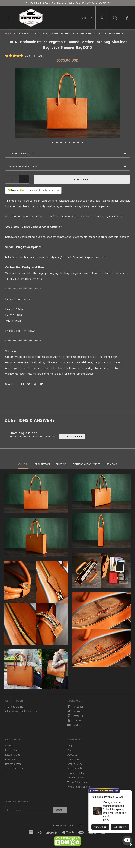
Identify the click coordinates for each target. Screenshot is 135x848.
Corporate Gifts (76, 773)
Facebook (78, 706)
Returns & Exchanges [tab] (86, 463)
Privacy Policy (12, 759)
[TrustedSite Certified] (33, 190)
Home (8, 33)
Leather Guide (12, 754)
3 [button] (61, 142)
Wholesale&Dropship (79, 786)
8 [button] (82, 142)
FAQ (70, 745)
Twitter (76, 711)
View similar (100, 826)
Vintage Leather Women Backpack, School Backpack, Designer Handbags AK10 (114, 809)
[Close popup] (129, 793)
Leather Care (12, 750)
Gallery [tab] (23, 463)
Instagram (78, 715)
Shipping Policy (76, 768)
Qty (12, 179)
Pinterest (78, 720)
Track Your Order (14, 768)
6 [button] (74, 142)
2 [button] (57, 142)
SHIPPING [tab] (61, 463)
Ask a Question (74, 436)
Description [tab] (42, 463)
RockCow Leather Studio (69, 825)
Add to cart (81, 179)
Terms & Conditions (78, 782)
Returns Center (13, 763)
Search (9, 745)
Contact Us (73, 759)
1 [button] (52, 142)
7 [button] (78, 142)
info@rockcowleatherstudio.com (22, 710)
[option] (67, 103)
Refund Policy (75, 763)
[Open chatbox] (127, 841)
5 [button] (69, 142)
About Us (72, 754)
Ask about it (120, 826)
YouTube (77, 725)
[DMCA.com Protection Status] (67, 844)
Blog (70, 750)
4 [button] (65, 142)
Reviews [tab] (112, 463)
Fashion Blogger (76, 777)
